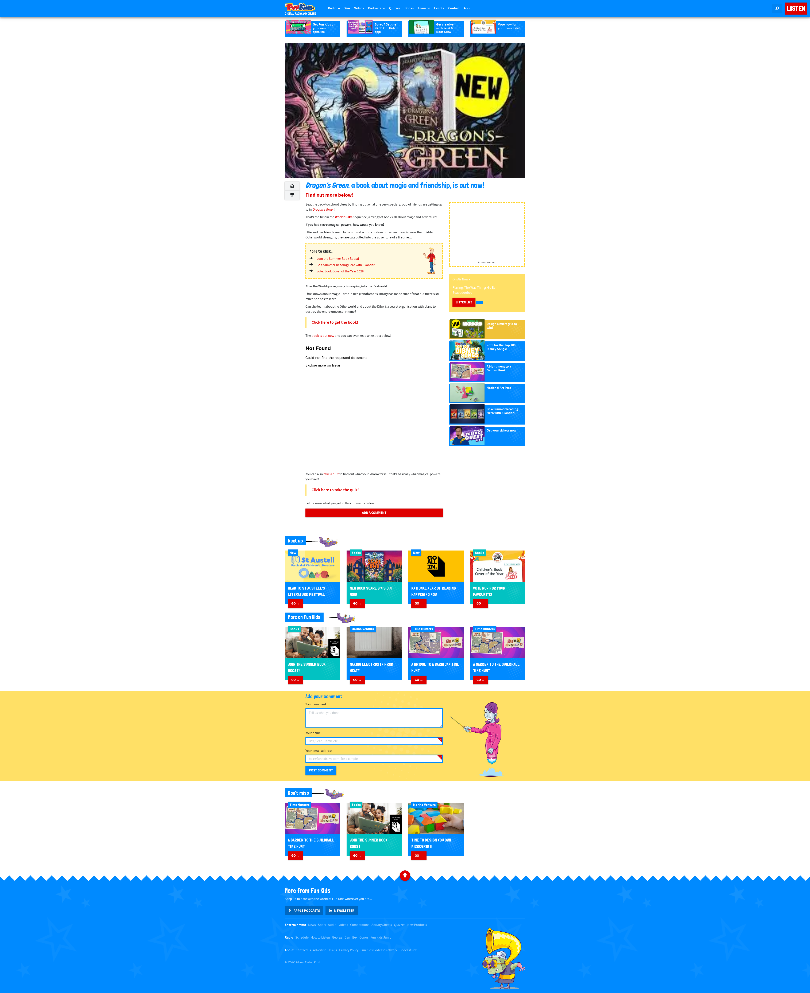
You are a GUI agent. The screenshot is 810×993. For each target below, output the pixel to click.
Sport (322, 925)
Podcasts (375, 8)
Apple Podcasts (307, 910)
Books (409, 8)
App (467, 8)
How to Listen (320, 937)
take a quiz (331, 474)
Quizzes (394, 8)
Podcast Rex (408, 950)
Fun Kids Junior (381, 937)
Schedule (302, 937)
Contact (454, 8)
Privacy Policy (348, 950)
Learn (422, 8)
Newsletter (344, 910)
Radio (332, 8)
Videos (359, 8)
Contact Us (303, 950)
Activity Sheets (381, 925)
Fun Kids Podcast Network (378, 950)
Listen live (464, 302)
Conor (363, 937)
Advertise (319, 950)
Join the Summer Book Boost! (338, 259)
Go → (295, 603)
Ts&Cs (332, 950)
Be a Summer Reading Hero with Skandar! (346, 265)
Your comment (315, 704)
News (312, 925)
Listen (796, 8)
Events (439, 8)
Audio (332, 925)
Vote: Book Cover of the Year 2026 (340, 271)
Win (347, 8)
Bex (354, 937)
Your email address (318, 751)
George (337, 937)
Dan (347, 937)
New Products (417, 925)
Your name (313, 733)
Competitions (359, 925)
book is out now (323, 336)
